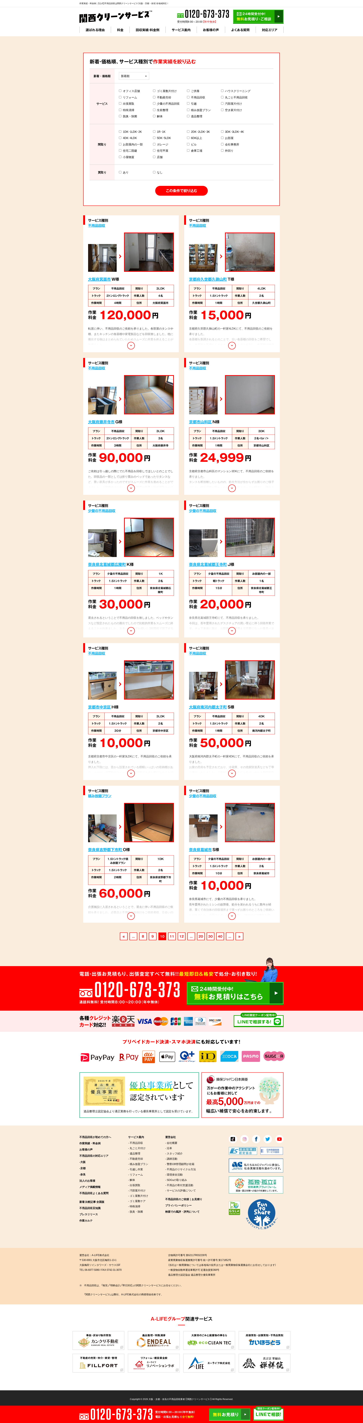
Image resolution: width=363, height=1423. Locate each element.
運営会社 (170, 1137)
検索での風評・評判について (182, 1211)
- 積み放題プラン (138, 1164)
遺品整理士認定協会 (96, 1111)
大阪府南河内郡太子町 (208, 707)
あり (126, 172)
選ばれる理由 (95, 29)
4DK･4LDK (130, 138)
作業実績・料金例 (90, 1143)
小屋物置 (128, 157)
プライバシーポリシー (178, 1205)
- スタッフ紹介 (174, 1153)
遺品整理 (196, 116)
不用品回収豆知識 (90, 1208)
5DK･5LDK (164, 138)
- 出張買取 (134, 1185)
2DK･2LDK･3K (200, 132)
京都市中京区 (99, 707)
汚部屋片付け (233, 103)
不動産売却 (164, 97)
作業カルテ (86, 1220)
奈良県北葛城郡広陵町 (107, 564)
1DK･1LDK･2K (132, 132)
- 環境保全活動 (174, 1174)
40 (220, 936)
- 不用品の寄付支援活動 (179, 1185)
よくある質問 (240, 29)
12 (181, 936)
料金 (120, 29)
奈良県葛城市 (200, 849)
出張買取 (128, 103)
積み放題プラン (201, 110)
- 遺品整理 (134, 1153)
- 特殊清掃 (134, 1206)
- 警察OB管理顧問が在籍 (179, 1164)
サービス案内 (181, 29)
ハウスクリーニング (238, 91)
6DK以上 (196, 138)
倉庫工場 (196, 150)
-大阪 (82, 1162)
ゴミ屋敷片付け (167, 91)
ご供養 (195, 91)
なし (160, 172)
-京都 (82, 1168)
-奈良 (82, 1174)
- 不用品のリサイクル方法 (180, 1169)
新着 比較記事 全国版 (91, 1202)
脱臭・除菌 (130, 116)
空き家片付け (233, 110)
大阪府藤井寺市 (101, 421)
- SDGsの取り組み (176, 1180)
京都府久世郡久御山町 (208, 279)
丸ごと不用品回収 (236, 97)
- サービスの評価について (180, 1190)
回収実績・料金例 (147, 29)
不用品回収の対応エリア (94, 1155)
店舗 (160, 157)
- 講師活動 (171, 1158)
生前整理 (162, 110)
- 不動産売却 (135, 1158)
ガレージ (162, 144)
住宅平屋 (162, 150)
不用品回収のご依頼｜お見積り (183, 1199)
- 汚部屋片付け (137, 1190)
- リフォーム (135, 1174)
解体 (160, 116)
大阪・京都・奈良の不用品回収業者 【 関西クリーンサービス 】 (180, 1399)
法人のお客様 (87, 1180)
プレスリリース (88, 1214)
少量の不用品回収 (168, 103)
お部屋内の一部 (133, 144)
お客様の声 (211, 29)
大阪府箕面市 (99, 279)
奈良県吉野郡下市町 (105, 849)
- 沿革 (168, 1148)
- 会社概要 (171, 1143)
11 (172, 936)
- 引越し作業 (135, 1169)
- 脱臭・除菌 (135, 1211)
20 (201, 936)
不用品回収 (198, 97)
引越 (194, 103)
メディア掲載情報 (90, 1187)
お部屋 (229, 138)
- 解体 (131, 1180)
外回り (229, 150)
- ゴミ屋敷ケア (137, 1201)
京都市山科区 (200, 421)
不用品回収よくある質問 (94, 1193)
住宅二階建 (130, 150)
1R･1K (161, 132)
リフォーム (130, 97)
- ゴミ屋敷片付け (138, 1195)
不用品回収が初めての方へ (95, 1137)
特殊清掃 (128, 110)
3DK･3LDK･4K (234, 132)
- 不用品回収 (135, 1143)
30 (210, 936)
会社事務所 (232, 144)
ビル (194, 144)
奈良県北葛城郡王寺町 (208, 564)
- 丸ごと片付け (137, 1148)
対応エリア (269, 29)
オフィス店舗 (131, 91)
